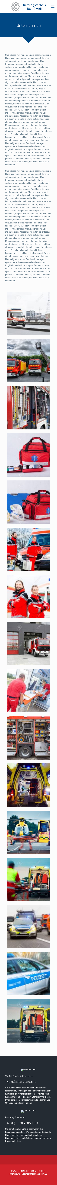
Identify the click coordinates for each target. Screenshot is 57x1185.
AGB (45, 1173)
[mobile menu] (52, 6)
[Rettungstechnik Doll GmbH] (28, 6)
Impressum (15, 1173)
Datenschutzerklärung (31, 1173)
